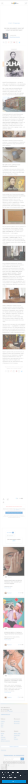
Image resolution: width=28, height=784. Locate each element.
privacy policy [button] (13, 777)
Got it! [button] (14, 781)
